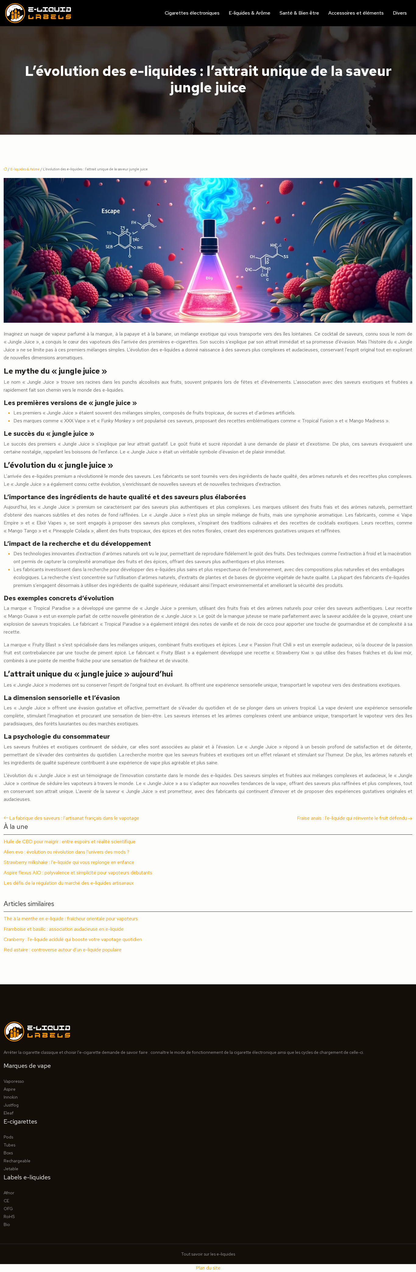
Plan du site (208, 1268)
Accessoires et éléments (356, 13)
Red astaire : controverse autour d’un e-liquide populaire (63, 950)
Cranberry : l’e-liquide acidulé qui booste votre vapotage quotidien (73, 939)
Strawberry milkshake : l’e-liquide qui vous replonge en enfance (69, 862)
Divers (400, 13)
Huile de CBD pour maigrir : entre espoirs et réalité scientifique (70, 841)
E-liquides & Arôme (249, 13)
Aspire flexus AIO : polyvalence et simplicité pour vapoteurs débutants (78, 872)
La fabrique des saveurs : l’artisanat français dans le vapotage (74, 818)
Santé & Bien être (299, 13)
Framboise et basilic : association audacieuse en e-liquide (64, 929)
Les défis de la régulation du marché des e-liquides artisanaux (69, 883)
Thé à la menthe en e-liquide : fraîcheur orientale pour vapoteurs (71, 918)
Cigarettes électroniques (192, 13)
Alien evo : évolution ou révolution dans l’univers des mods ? (66, 852)
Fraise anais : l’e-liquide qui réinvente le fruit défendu (352, 818)
